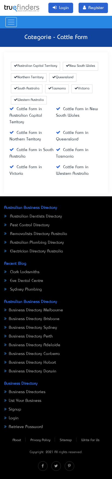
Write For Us (90, 440)
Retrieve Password (26, 427)
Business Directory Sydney (33, 328)
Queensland (64, 77)
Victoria (83, 88)
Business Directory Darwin (32, 371)
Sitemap (66, 440)
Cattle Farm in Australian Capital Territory (26, 115)
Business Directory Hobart (32, 362)
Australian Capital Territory (37, 66)
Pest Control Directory (29, 225)
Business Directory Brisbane (34, 319)
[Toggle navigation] (11, 22)
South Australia (28, 88)
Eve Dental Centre (26, 281)
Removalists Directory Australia (38, 234)
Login (13, 418)
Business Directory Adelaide (34, 345)
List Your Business (25, 401)
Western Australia (30, 100)
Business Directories (27, 392)
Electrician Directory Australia (36, 251)
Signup (15, 409)
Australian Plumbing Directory (36, 243)
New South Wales (82, 66)
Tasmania (59, 88)
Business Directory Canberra (34, 354)
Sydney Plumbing (25, 289)
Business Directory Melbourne (36, 310)
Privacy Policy (40, 440)
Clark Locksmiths (24, 272)
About (17, 440)
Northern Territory (30, 77)
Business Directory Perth (31, 336)
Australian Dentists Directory (35, 216)
